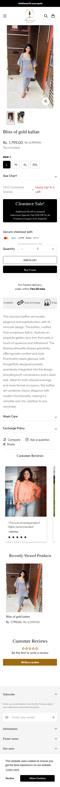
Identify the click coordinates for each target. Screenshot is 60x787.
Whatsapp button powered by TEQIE (30, 244)
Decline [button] (10, 778)
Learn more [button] (12, 769)
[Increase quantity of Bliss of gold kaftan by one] (53, 249)
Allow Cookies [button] (37, 778)
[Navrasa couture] (30, 16)
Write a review (30, 662)
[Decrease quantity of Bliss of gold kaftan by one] (22, 249)
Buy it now (30, 270)
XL (25, 165)
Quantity (9, 249)
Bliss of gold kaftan (18, 616)
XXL (35, 165)
